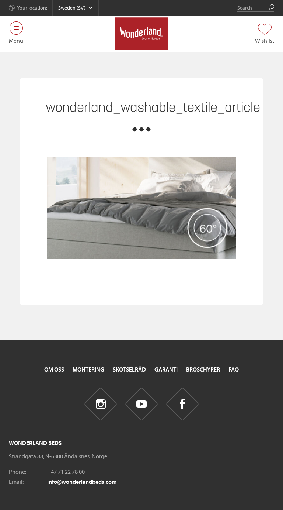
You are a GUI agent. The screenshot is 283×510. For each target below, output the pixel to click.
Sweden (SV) (71, 7)
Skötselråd (129, 369)
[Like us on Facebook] (182, 404)
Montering (88, 369)
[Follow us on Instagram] (101, 404)
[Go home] (142, 34)
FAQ (233, 369)
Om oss (54, 369)
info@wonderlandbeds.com (82, 481)
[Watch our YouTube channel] (141, 404)
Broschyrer (203, 369)
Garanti (166, 369)
